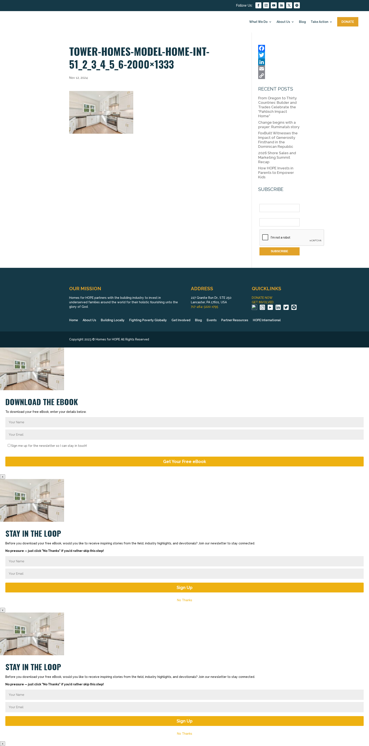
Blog (302, 21)
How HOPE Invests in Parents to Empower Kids (276, 172)
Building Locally (112, 320)
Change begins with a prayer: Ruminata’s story (278, 124)
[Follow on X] (289, 5)
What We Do (258, 21)
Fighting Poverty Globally (148, 320)
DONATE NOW (262, 297)
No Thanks (184, 600)
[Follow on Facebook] (258, 5)
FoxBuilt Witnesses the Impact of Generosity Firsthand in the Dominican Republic (278, 140)
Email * (264, 215)
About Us (283, 21)
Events (212, 320)
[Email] (279, 68)
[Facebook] (279, 48)
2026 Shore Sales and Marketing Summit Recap (277, 157)
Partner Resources (234, 320)
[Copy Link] (279, 75)
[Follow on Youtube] (274, 5)
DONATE (347, 21)
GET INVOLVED (263, 302)
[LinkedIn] (279, 62)
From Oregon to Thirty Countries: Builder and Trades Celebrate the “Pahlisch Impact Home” (277, 107)
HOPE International (267, 320)
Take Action (319, 21)
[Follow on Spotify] (297, 5)
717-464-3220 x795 (204, 306)
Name (263, 201)
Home (73, 320)
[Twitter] (279, 55)
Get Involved (180, 320)
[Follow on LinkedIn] (281, 5)
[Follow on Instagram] (266, 5)
